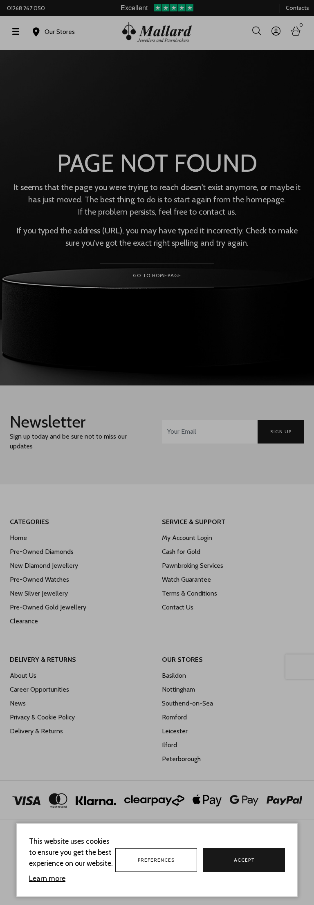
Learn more (47, 878)
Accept (244, 860)
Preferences (156, 860)
